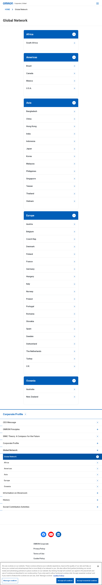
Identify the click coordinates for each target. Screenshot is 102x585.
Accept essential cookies (87, 581)
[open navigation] (97, 3)
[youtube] (51, 534)
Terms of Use (38, 554)
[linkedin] (58, 534)
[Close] (98, 566)
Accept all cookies (65, 581)
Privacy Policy (39, 549)
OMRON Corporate (41, 544)
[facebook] (43, 534)
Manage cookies (10, 581)
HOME (7, 9)
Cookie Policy (39, 559)
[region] (51, 573)
